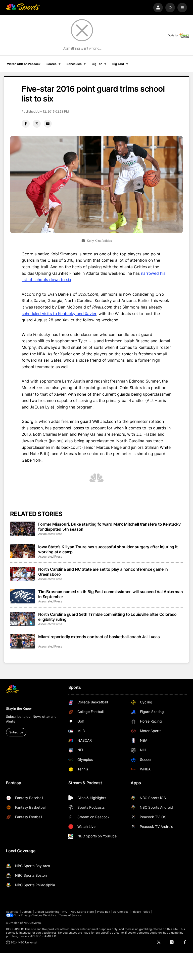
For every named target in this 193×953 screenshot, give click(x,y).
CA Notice (49, 915)
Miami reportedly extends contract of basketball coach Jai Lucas (99, 636)
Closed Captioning (47, 911)
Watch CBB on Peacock (23, 64)
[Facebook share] (26, 124)
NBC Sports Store (82, 911)
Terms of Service (70, 915)
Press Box (103, 911)
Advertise (12, 911)
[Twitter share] (37, 124)
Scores (51, 64)
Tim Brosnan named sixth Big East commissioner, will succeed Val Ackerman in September (110, 594)
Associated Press (50, 534)
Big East (118, 64)
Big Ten (97, 64)
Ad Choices (120, 911)
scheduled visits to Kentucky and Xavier (59, 313)
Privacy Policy (140, 911)
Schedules (74, 64)
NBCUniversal (33, 923)
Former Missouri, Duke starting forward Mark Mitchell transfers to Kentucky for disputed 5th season (109, 527)
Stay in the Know (19, 708)
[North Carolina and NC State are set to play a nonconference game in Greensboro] (22, 574)
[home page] (23, 7)
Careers (27, 911)
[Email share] (48, 124)
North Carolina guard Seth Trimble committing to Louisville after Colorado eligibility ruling (107, 617)
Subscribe (16, 732)
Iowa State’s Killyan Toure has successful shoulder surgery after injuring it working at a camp (108, 549)
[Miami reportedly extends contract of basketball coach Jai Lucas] (22, 641)
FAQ (64, 911)
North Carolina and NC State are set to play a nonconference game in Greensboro (103, 572)
